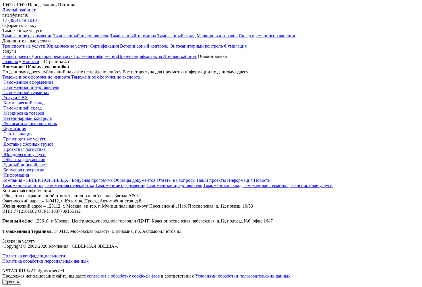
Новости (30, 61)
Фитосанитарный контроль (196, 46)
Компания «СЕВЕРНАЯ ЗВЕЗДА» (36, 180)
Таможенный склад (176, 35)
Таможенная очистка (22, 185)
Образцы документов (23, 159)
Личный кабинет (19, 9)
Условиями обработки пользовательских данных (243, 276)
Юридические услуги (68, 46)
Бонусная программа (23, 169)
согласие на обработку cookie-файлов (123, 276)
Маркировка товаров (217, 35)
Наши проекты (211, 180)
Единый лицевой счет (24, 164)
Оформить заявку (19, 25)
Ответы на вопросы (176, 180)
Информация (15, 175)
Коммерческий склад (23, 102)
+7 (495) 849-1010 (19, 20)
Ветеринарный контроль (144, 46)
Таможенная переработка (69, 185)
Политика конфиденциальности (33, 255)
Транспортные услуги (23, 46)
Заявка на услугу (18, 241)
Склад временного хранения (267, 35)
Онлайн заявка (212, 56)
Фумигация (235, 46)
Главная (10, 61)
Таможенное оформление (27, 35)
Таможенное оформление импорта (36, 77)
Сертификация (104, 46)
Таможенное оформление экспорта (105, 77)
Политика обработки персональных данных (45, 261)
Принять (12, 282)
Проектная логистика (24, 149)
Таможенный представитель (81, 35)
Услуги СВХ (15, 97)
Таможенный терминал (133, 35)
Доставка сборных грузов (28, 144)
